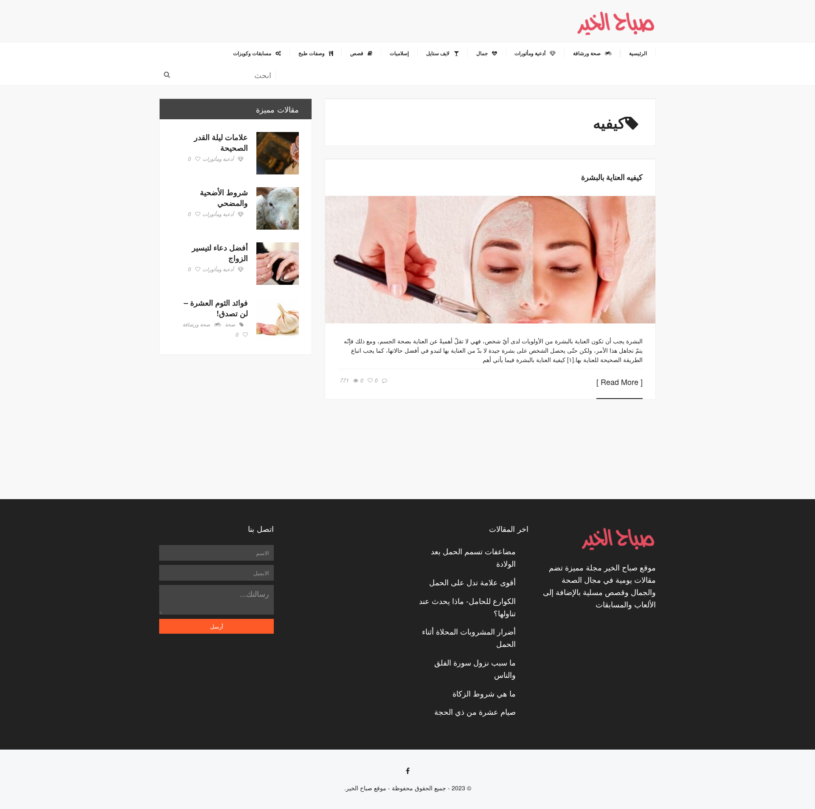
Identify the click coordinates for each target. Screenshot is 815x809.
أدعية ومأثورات (217, 159)
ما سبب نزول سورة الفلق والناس (475, 668)
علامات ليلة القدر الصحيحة (221, 142)
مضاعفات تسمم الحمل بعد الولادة (473, 557)
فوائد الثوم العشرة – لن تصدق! (216, 308)
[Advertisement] (235, 427)
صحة (230, 325)
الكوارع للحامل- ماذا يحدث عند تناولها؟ (467, 606)
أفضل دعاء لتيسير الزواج (220, 253)
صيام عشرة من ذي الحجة (475, 711)
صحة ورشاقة (196, 325)
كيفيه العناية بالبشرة (612, 177)
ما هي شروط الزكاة (484, 693)
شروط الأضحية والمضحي (224, 197)
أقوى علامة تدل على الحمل (472, 581)
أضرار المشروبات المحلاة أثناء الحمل (469, 637)
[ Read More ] (619, 382)
